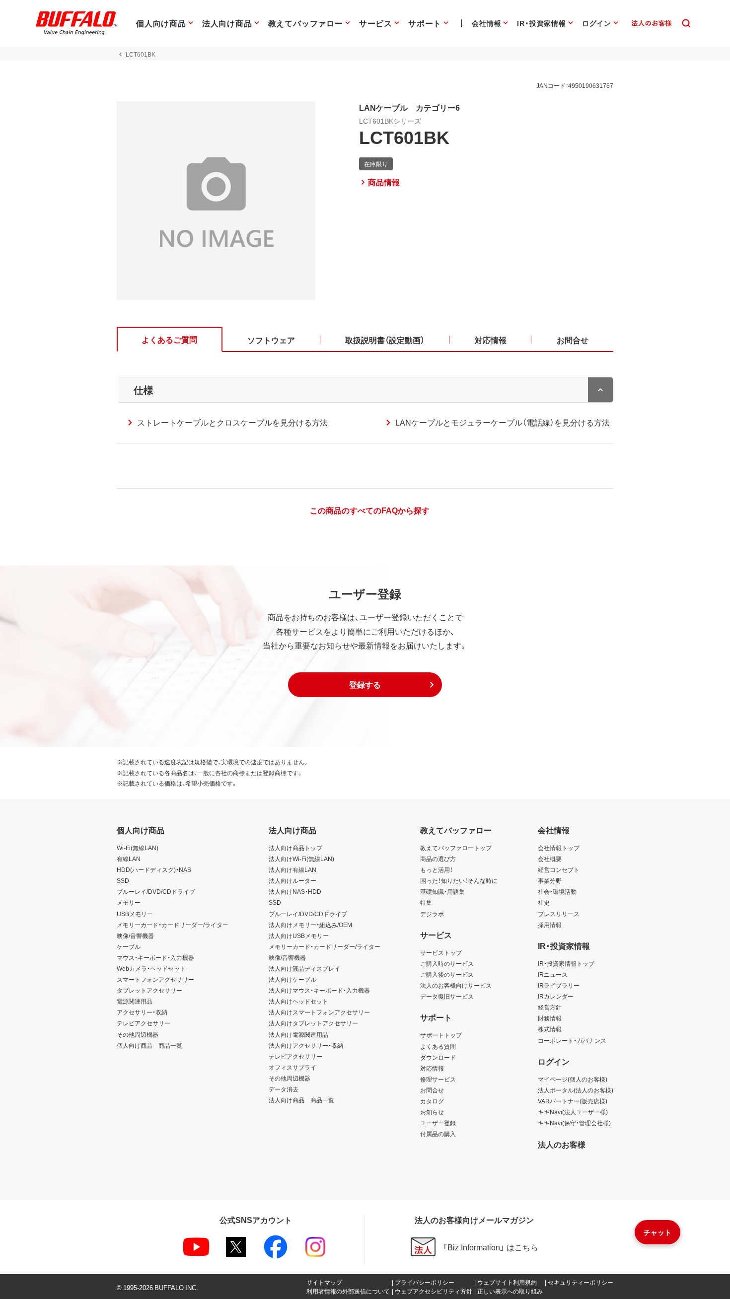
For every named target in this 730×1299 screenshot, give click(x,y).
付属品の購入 (438, 1133)
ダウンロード (438, 1057)
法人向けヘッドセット (298, 1001)
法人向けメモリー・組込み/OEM (310, 924)
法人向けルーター (292, 880)
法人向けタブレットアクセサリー (313, 1022)
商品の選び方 (438, 858)
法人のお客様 (561, 1144)
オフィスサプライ (292, 1067)
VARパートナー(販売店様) (572, 1100)
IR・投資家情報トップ (566, 963)
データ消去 (283, 1088)
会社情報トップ (559, 847)
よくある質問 (438, 1046)
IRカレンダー (556, 996)
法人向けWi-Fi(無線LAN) (301, 858)
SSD (123, 880)
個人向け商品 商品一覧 (149, 1045)
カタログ (432, 1100)
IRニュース (553, 974)
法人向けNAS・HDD (295, 891)
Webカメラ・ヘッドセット (151, 968)
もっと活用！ (436, 869)
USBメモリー (135, 913)
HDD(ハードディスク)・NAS (154, 869)
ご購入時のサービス (447, 963)
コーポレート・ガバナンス (572, 1040)
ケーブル (129, 946)
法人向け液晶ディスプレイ (304, 968)
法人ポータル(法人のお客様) (575, 1089)
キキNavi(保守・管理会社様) (574, 1122)
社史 (544, 902)
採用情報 (550, 924)
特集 (426, 902)
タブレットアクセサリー (149, 990)
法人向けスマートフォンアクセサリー (319, 1012)
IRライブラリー (559, 985)
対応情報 (432, 1068)
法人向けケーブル (292, 979)
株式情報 (550, 1028)
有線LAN (129, 858)
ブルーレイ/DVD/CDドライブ (156, 891)
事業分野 (550, 880)
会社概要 (550, 858)
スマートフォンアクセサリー (155, 979)
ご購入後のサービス (447, 974)
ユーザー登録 (438, 1122)
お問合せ (432, 1089)
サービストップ (441, 952)
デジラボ (432, 913)
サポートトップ (441, 1034)
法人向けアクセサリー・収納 (306, 1045)
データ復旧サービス (447, 996)
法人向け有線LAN (292, 869)
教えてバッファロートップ (456, 847)
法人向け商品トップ (295, 847)
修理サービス (438, 1079)
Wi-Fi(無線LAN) (137, 847)
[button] (365, 684)
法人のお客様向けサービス (456, 985)
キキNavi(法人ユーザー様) (573, 1111)
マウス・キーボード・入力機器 (155, 957)
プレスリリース (559, 913)
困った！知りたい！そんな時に (459, 880)
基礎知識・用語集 (442, 891)
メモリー (129, 902)
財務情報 (550, 1017)
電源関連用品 (134, 1001)
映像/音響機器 (135, 935)
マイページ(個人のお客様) (572, 1079)
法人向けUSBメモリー (299, 935)
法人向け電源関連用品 (298, 1034)
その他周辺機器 (137, 1034)
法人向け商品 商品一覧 (301, 1099)
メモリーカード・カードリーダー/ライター (172, 924)
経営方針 (550, 1007)
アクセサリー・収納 (142, 1012)
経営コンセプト (559, 869)
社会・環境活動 (557, 891)
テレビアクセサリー (143, 1022)
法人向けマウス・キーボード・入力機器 (319, 990)
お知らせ (432, 1111)
